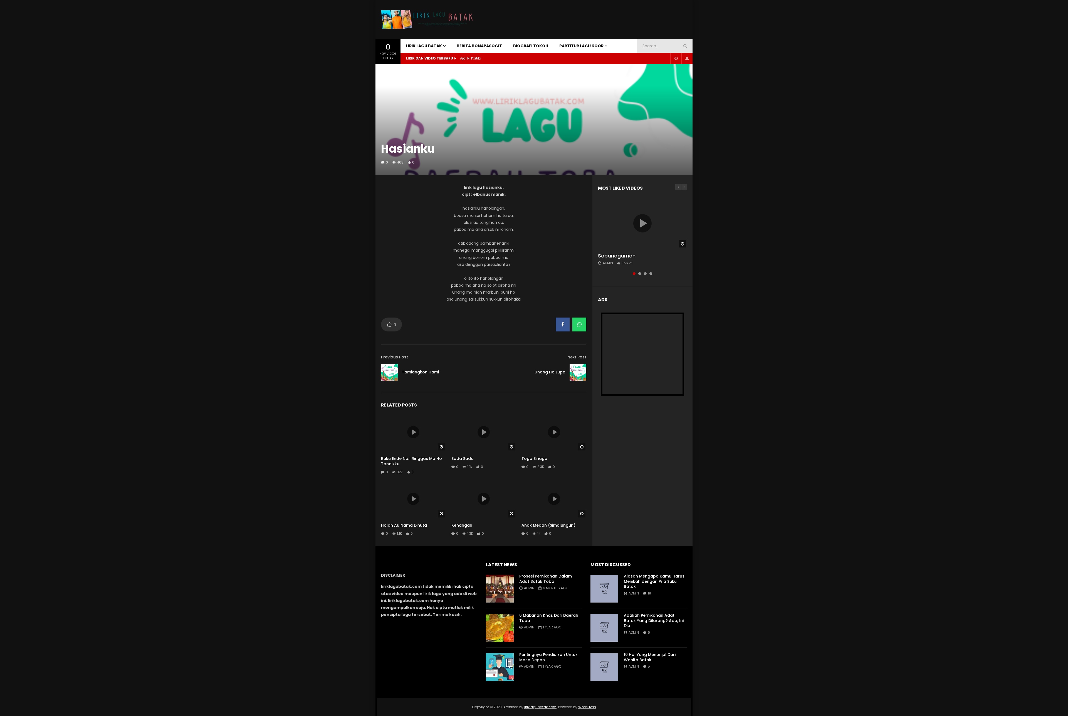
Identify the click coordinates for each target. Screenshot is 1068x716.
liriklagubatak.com (540, 707)
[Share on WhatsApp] (579, 324)
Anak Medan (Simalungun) (548, 525)
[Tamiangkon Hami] (389, 372)
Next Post (576, 357)
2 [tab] (639, 273)
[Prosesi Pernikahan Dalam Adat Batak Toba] (500, 589)
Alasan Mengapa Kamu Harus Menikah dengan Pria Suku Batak (654, 581)
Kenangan (461, 525)
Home (387, 70)
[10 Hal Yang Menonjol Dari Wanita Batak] (604, 667)
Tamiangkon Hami (420, 372)
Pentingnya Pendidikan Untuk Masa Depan (548, 657)
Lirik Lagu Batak (424, 46)
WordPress (587, 707)
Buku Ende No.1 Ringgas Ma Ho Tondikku (411, 461)
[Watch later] (675, 58)
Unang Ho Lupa (550, 372)
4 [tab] (650, 273)
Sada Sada (462, 458)
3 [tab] (645, 273)
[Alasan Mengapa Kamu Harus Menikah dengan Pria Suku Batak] (604, 589)
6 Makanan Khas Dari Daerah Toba (548, 618)
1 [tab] (634, 273)
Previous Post (394, 357)
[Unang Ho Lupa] (578, 372)
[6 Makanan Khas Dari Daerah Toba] (500, 628)
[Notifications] (687, 58)
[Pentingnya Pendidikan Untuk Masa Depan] (500, 667)
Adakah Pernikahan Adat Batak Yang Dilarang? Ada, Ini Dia (654, 621)
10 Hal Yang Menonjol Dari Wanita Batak (650, 657)
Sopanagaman (617, 255)
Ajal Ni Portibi (470, 58)
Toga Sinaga (534, 458)
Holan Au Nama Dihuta (404, 525)
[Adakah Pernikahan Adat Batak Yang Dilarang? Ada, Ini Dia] (604, 628)
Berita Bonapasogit (479, 46)
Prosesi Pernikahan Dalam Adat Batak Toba (545, 578)
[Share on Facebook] (563, 324)
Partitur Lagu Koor (581, 46)
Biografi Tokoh (530, 46)
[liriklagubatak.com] (428, 19)
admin (608, 263)
